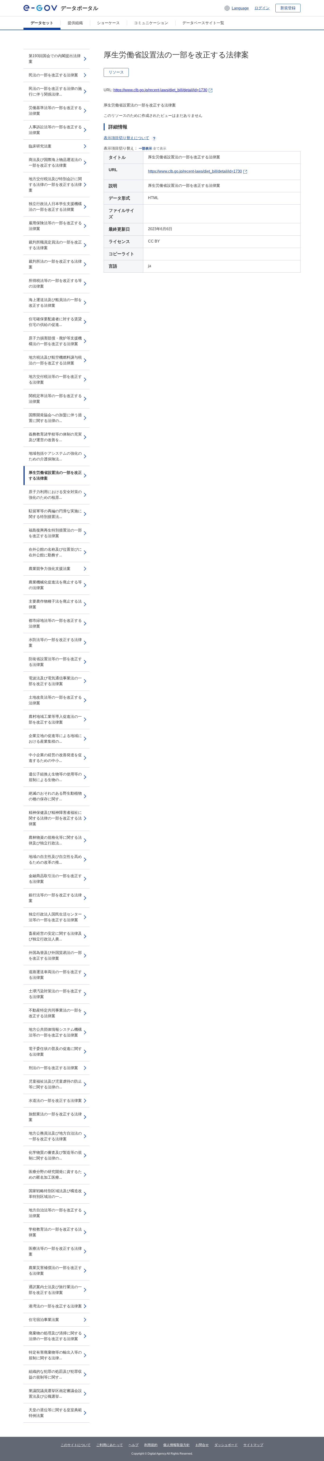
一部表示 (145, 148)
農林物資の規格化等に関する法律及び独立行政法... (55, 840)
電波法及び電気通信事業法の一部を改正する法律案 (55, 681)
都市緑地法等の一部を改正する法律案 (55, 623)
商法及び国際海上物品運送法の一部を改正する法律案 (55, 162)
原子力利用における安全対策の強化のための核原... (55, 494)
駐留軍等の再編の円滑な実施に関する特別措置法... (55, 514)
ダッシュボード (226, 1445)
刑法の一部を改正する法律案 (53, 1068)
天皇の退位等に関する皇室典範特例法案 (55, 1413)
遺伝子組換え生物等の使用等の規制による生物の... (55, 777)
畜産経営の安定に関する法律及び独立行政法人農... (55, 936)
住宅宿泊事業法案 (44, 1320)
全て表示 (159, 148)
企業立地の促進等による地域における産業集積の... (55, 738)
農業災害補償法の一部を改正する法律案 (55, 1270)
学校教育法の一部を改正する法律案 (55, 1232)
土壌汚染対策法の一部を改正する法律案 (55, 994)
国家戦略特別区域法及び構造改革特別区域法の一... (55, 1194)
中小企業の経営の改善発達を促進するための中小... (55, 758)
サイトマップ (253, 1445)
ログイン (262, 8)
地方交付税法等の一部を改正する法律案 (55, 379)
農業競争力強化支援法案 (49, 569)
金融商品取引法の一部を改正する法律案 (55, 879)
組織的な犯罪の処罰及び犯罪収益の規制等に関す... (55, 1374)
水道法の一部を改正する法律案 (55, 1101)
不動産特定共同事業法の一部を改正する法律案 (55, 1013)
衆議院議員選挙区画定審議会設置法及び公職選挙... (55, 1393)
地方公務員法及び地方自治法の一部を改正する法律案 (55, 1136)
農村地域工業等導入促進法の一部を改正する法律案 (55, 719)
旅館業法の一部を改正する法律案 (55, 1117)
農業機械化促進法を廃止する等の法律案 (55, 585)
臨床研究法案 (40, 146)
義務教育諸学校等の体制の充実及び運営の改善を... (55, 437)
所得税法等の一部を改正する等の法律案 (55, 283)
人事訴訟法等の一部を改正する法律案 (55, 130)
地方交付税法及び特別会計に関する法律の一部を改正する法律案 (55, 184)
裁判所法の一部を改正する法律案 (55, 264)
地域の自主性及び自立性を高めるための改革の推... (55, 859)
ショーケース (108, 23)
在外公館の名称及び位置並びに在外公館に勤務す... (55, 552)
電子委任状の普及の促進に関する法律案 (55, 1051)
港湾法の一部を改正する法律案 (55, 1306)
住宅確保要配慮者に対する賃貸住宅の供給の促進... (55, 322)
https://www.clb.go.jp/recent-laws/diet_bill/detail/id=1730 (160, 90)
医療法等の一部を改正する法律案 (55, 1251)
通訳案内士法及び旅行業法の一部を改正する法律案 (55, 1290)
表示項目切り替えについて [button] (126, 138)
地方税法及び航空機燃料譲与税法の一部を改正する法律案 (55, 360)
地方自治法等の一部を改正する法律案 (55, 1213)
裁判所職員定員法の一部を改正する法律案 (55, 245)
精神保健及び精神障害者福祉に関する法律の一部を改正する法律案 (55, 818)
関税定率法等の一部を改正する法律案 (55, 398)
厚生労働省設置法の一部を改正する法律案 (55, 475)
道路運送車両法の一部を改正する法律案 (55, 975)
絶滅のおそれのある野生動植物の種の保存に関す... (55, 796)
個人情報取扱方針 (176, 1445)
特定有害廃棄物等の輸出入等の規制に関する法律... (55, 1355)
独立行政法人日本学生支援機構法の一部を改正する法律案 (55, 206)
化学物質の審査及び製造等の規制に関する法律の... (55, 1155)
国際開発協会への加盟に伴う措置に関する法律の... (55, 418)
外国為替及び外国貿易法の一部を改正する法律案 (55, 955)
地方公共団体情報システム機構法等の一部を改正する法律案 (55, 1032)
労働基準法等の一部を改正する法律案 (55, 110)
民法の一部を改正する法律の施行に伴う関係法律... (55, 91)
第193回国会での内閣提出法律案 (55, 59)
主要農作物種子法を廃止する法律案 (55, 604)
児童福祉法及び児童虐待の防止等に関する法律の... (55, 1084)
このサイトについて (76, 1445)
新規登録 (288, 8)
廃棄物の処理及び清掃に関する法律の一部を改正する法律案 (55, 1336)
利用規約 (150, 1445)
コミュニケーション (151, 23)
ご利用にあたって (109, 1445)
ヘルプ (134, 1445)
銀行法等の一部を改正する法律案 (55, 898)
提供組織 (75, 23)
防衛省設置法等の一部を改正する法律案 (55, 662)
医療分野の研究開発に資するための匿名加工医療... (55, 1174)
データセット (42, 23)
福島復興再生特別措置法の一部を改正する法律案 (55, 533)
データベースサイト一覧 (203, 23)
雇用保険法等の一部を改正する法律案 (55, 226)
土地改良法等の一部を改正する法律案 (55, 700)
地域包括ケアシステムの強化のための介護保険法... (55, 456)
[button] (236, 8)
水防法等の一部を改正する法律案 (55, 642)
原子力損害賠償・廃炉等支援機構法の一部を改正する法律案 (55, 341)
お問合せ (202, 1445)
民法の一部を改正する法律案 (53, 75)
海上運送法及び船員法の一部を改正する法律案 (55, 302)
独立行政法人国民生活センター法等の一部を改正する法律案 (55, 917)
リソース (116, 72)
